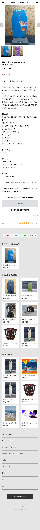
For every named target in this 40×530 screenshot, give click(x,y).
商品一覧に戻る (20, 496)
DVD (3, 480)
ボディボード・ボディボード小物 (12, 454)
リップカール (6, 467)
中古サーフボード (8, 441)
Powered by (17, 509)
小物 (3, 473)
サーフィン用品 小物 (9, 447)
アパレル (4, 460)
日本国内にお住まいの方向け (20, 210)
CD (3, 486)
